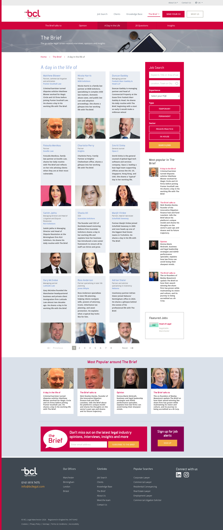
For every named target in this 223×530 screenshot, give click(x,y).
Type (151, 103)
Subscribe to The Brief (123, 444)
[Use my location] (176, 83)
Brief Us (195, 14)
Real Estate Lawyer (142, 491)
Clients (117, 14)
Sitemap (45, 524)
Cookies (24, 524)
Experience (154, 90)
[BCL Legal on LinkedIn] (178, 474)
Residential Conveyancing (145, 486)
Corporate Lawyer (142, 477)
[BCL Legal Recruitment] (29, 471)
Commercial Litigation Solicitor (147, 500)
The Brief (153, 14)
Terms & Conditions (59, 524)
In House (164, 136)
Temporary (164, 108)
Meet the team (103, 500)
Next (125, 347)
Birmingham (68, 482)
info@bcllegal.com (33, 486)
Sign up (167, 443)
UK (199, 2)
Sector (152, 123)
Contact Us (186, 2)
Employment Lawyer (143, 495)
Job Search (102, 14)
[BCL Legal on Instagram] (186, 474)
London (66, 486)
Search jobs (164, 145)
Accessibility (74, 524)
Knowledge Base (134, 14)
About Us (172, 2)
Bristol (66, 491)
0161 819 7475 (30, 482)
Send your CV (173, 14)
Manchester (68, 477)
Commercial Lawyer (143, 482)
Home (44, 56)
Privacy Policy (35, 524)
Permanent (164, 116)
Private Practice (164, 129)
